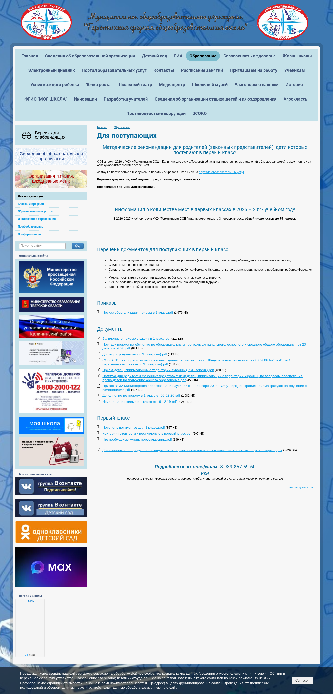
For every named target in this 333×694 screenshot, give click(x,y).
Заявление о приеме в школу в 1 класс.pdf (136, 338)
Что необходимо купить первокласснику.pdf (137, 439)
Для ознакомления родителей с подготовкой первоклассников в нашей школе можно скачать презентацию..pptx (192, 450)
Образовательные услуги (35, 211)
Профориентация (30, 234)
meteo (30, 655)
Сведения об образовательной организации (90, 55)
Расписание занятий (202, 70)
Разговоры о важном (257, 84)
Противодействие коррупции (156, 113)
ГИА (178, 55)
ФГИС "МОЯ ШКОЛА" (45, 99)
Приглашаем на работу (253, 70)
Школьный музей (210, 84)
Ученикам (294, 70)
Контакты (163, 70)
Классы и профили (31, 204)
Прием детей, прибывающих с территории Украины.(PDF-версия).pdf (158, 370)
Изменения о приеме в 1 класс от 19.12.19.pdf (139, 401)
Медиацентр (172, 84)
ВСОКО (199, 113)
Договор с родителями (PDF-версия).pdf (134, 354)
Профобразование (30, 226)
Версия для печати (301, 487)
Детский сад (154, 55)
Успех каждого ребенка (54, 84)
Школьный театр (135, 84)
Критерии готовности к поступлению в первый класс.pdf (147, 433)
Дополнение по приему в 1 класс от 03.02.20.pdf (141, 395)
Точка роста (98, 84)
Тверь (30, 601)
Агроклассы (296, 99)
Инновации (85, 99)
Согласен (302, 680)
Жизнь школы (297, 55)
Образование (202, 55)
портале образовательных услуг (221, 172)
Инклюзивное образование (37, 219)
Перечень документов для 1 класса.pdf (133, 427)
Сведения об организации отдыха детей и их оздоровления (216, 99)
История (294, 84)
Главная (29, 55)
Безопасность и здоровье (249, 55)
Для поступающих (30, 196)
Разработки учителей (126, 99)
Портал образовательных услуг (114, 70)
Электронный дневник (51, 70)
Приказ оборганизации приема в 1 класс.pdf (137, 312)
